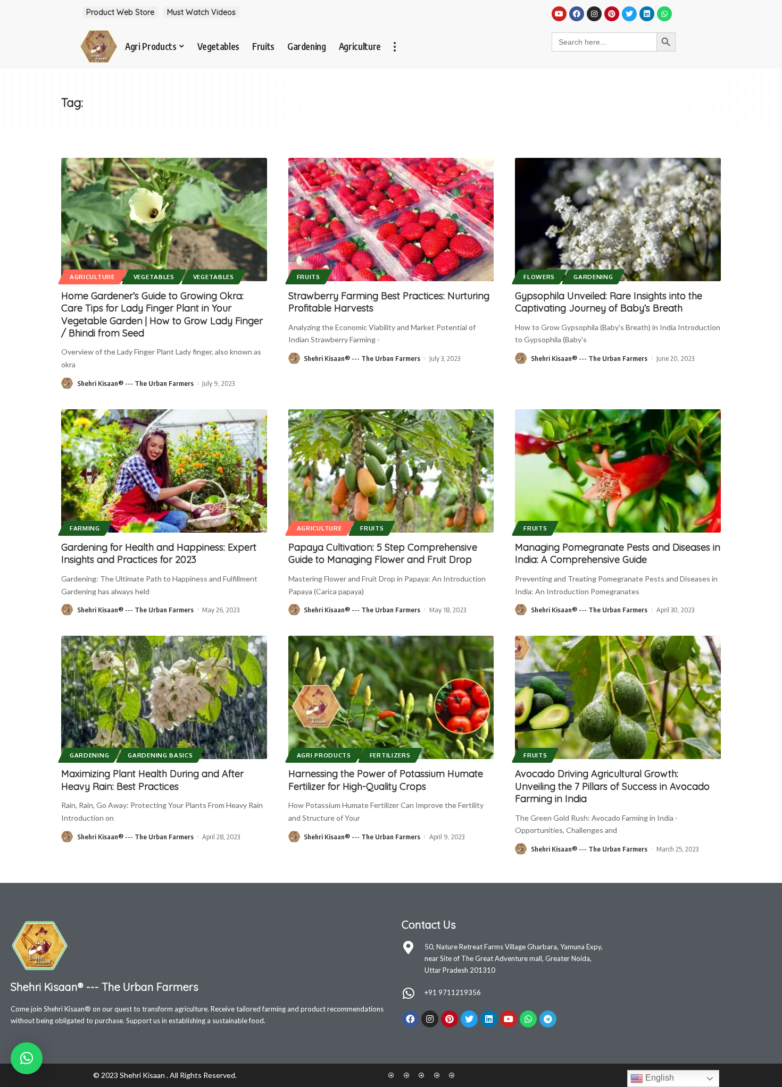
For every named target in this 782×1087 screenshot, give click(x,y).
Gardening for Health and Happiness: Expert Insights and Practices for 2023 (158, 553)
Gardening (593, 277)
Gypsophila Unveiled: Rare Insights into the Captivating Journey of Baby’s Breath (608, 302)
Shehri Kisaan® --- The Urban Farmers (135, 383)
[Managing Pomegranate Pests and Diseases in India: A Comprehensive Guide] (618, 471)
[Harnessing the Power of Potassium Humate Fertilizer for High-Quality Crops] (391, 697)
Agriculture (92, 277)
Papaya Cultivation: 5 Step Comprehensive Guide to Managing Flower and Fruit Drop (382, 553)
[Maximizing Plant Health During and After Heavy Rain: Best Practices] (164, 697)
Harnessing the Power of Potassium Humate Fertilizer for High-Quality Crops (385, 780)
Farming (85, 528)
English (658, 1077)
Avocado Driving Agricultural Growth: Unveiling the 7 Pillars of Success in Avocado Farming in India (612, 786)
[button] (27, 1058)
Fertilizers (390, 755)
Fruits (308, 277)
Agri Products (324, 755)
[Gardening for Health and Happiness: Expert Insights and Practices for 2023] (164, 471)
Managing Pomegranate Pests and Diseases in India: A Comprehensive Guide (617, 553)
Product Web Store (120, 12)
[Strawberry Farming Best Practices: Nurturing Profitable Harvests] (391, 219)
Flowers (539, 277)
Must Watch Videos (201, 12)
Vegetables (154, 277)
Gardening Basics (160, 755)
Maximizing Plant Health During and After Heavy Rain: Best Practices (152, 780)
